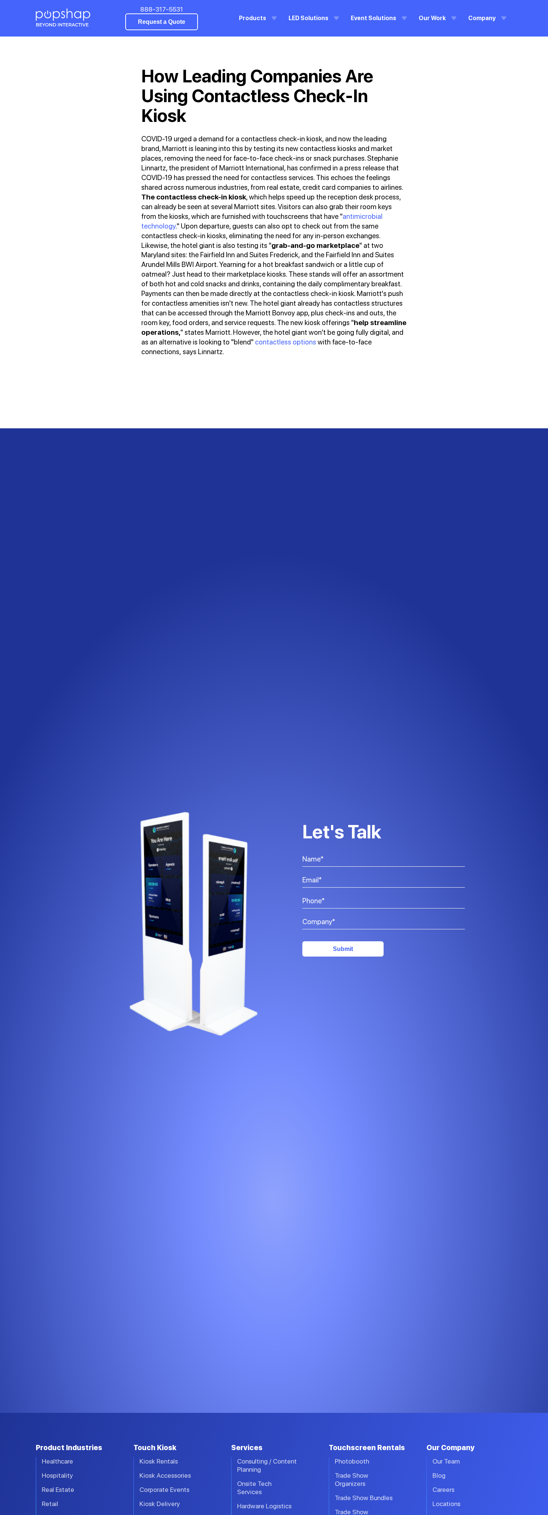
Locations (446, 1504)
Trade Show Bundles (364, 1498)
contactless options (285, 342)
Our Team (446, 1461)
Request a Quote (161, 22)
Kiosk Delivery (159, 1504)
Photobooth (352, 1461)
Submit (343, 949)
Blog (438, 1475)
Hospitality (57, 1475)
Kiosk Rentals (158, 1461)
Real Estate (58, 1489)
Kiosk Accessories (165, 1475)
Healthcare (57, 1461)
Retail (50, 1504)
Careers (443, 1489)
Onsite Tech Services (254, 1488)
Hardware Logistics (264, 1506)
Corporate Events (164, 1489)
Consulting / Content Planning (267, 1465)
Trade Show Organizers (351, 1479)
